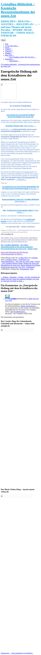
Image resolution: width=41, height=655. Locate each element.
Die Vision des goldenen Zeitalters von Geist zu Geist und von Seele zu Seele (20, 280)
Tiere (31, 269)
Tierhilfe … (9, 53)
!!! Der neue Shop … (12, 46)
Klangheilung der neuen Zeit (10, 265)
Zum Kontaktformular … (18, 312)
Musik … (8, 48)
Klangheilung (24, 269)
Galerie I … (9, 49)
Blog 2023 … (9, 55)
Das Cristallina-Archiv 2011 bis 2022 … (22, 57)
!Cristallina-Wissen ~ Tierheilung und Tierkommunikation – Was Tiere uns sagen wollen (17, 260)
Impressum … (9, 59)
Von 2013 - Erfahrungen (27, 267)
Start (6, 44)
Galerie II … (9, 51)
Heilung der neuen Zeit (31, 263)
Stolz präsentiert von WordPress (22, 653)
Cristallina (34, 258)
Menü (3, 40)
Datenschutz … (14, 61)
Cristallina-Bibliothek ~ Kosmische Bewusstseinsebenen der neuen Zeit (18, 10)
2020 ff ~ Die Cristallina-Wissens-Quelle (20, 262)
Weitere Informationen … (28, 306)
